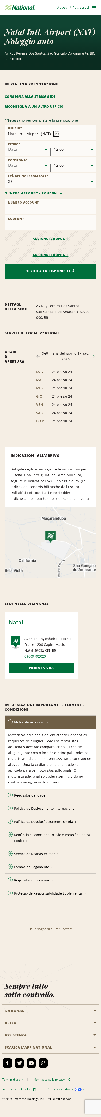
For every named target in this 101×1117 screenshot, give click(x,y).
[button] (73, 7)
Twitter (19, 1063)
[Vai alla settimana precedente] (38, 356)
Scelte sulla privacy (61, 1089)
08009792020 (35, 656)
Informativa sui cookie (17, 1089)
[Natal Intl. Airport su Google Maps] (50, 542)
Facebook (7, 1063)
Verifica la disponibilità (50, 271)
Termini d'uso (11, 1079)
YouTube (31, 1063)
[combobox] (27, 148)
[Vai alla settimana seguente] (92, 356)
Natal (16, 622)
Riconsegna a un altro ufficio (34, 106)
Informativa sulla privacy (49, 1079)
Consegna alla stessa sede (30, 96)
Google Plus (43, 1063)
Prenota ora (41, 668)
